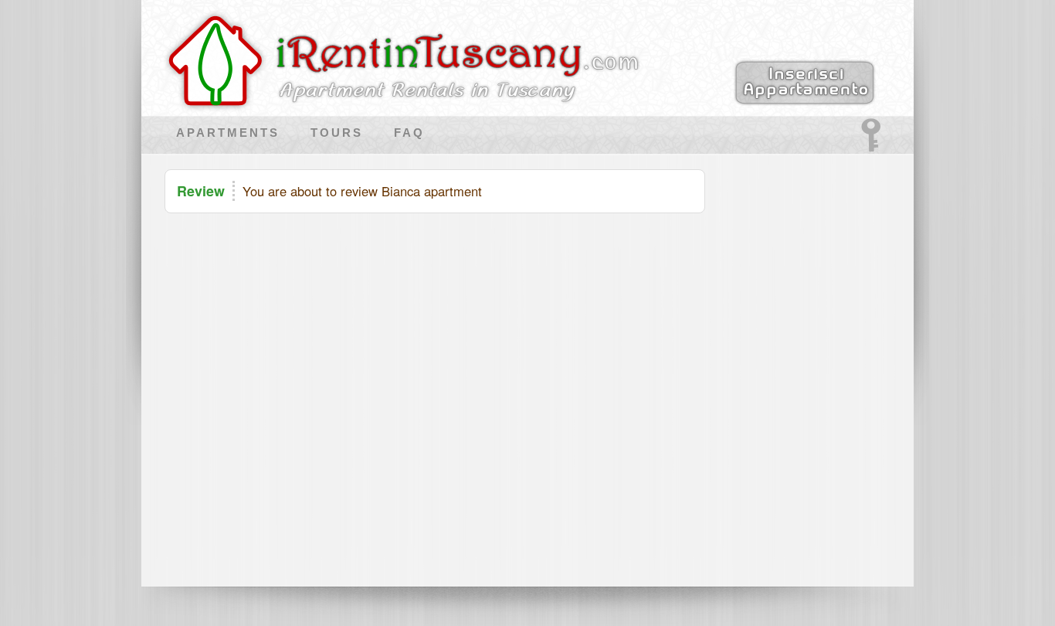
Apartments (228, 132)
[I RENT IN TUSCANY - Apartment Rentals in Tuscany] (392, 104)
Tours (336, 132)
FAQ (409, 132)
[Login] (871, 149)
